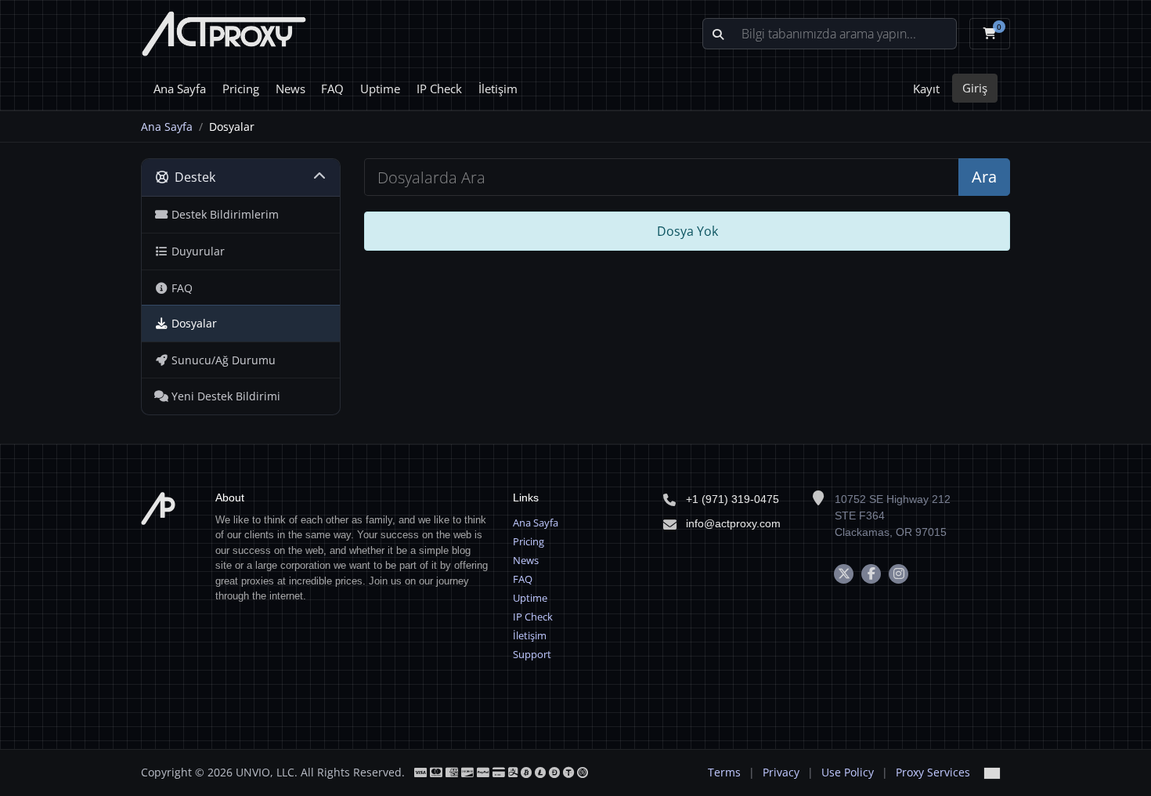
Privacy (781, 772)
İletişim (498, 88)
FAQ (332, 88)
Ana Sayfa (179, 88)
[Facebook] (871, 574)
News (290, 88)
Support (532, 654)
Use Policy (847, 772)
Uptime (380, 88)
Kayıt (926, 88)
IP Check (439, 88)
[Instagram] (898, 574)
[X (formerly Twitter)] (843, 574)
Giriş (974, 88)
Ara (984, 176)
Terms (724, 772)
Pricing (240, 88)
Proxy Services (933, 772)
